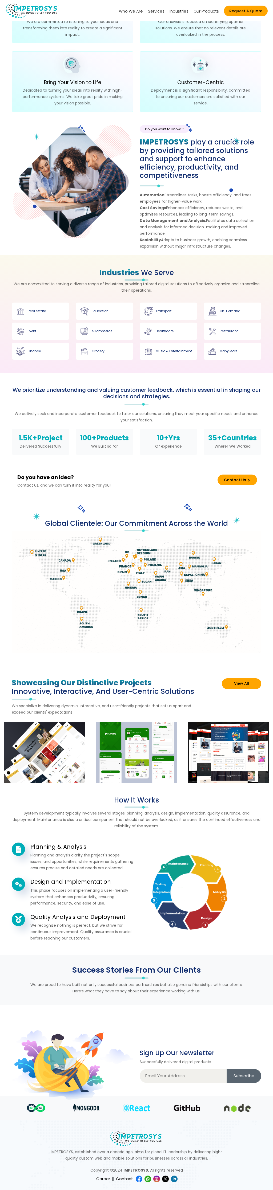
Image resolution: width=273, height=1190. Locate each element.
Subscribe (244, 1076)
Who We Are (131, 11)
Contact (124, 1178)
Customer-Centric (200, 83)
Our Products (206, 11)
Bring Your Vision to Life (72, 83)
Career (103, 1178)
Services (156, 11)
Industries (179, 11)
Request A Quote (245, 11)
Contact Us (235, 480)
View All (241, 683)
